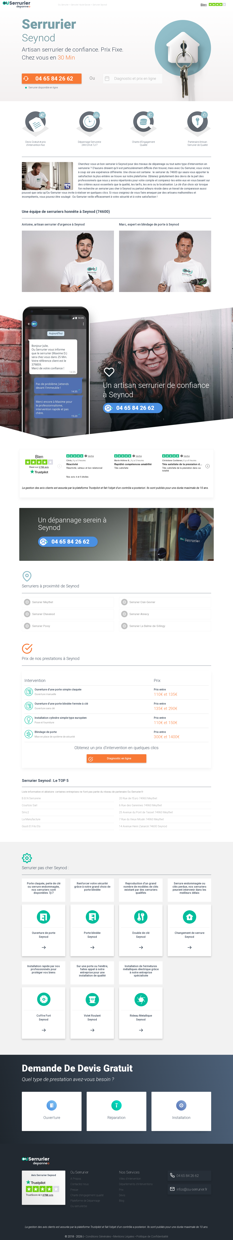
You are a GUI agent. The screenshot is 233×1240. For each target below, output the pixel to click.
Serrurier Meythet (42, 602)
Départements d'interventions (136, 1184)
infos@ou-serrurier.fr (192, 1189)
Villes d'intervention (130, 1178)
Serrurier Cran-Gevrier (142, 602)
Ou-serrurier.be (78, 1206)
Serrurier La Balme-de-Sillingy (147, 626)
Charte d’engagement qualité (87, 1195)
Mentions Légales (123, 1236)
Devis (122, 1195)
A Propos (75, 1178)
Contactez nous (79, 1184)
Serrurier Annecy (139, 614)
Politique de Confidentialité (152, 1236)
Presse (74, 1189)
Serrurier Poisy (41, 626)
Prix (121, 1189)
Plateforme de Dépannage (85, 1200)
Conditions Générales (98, 1236)
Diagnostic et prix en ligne (135, 78)
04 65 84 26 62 (54, 78)
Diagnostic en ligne (119, 758)
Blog (121, 1200)
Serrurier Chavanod (43, 614)
